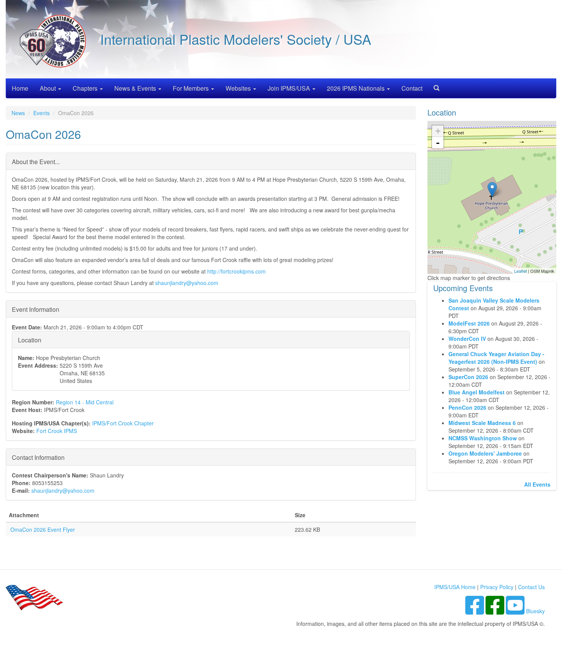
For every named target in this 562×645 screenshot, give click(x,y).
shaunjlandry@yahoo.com (186, 283)
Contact (411, 88)
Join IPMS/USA (290, 88)
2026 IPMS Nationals (356, 88)
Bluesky (535, 611)
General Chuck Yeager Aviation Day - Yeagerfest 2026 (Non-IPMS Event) (496, 357)
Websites (239, 88)
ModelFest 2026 (469, 323)
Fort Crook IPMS (56, 431)
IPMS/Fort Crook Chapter (123, 423)
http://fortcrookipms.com (237, 271)
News (18, 113)
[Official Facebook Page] (496, 611)
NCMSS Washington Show (482, 438)
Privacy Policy (496, 587)
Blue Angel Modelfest (476, 392)
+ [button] (437, 131)
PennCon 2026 (467, 407)
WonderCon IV (467, 338)
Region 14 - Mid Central (85, 402)
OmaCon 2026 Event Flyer (42, 529)
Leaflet (520, 271)
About (48, 88)
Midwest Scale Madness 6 (482, 423)
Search (433, 85)
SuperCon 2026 (468, 377)
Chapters (86, 88)
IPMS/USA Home (455, 587)
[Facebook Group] (475, 611)
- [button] (437, 142)
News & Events (136, 88)
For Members (191, 88)
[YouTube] (516, 611)
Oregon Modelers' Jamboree (485, 453)
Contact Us (531, 587)
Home (20, 88)
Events (41, 113)
